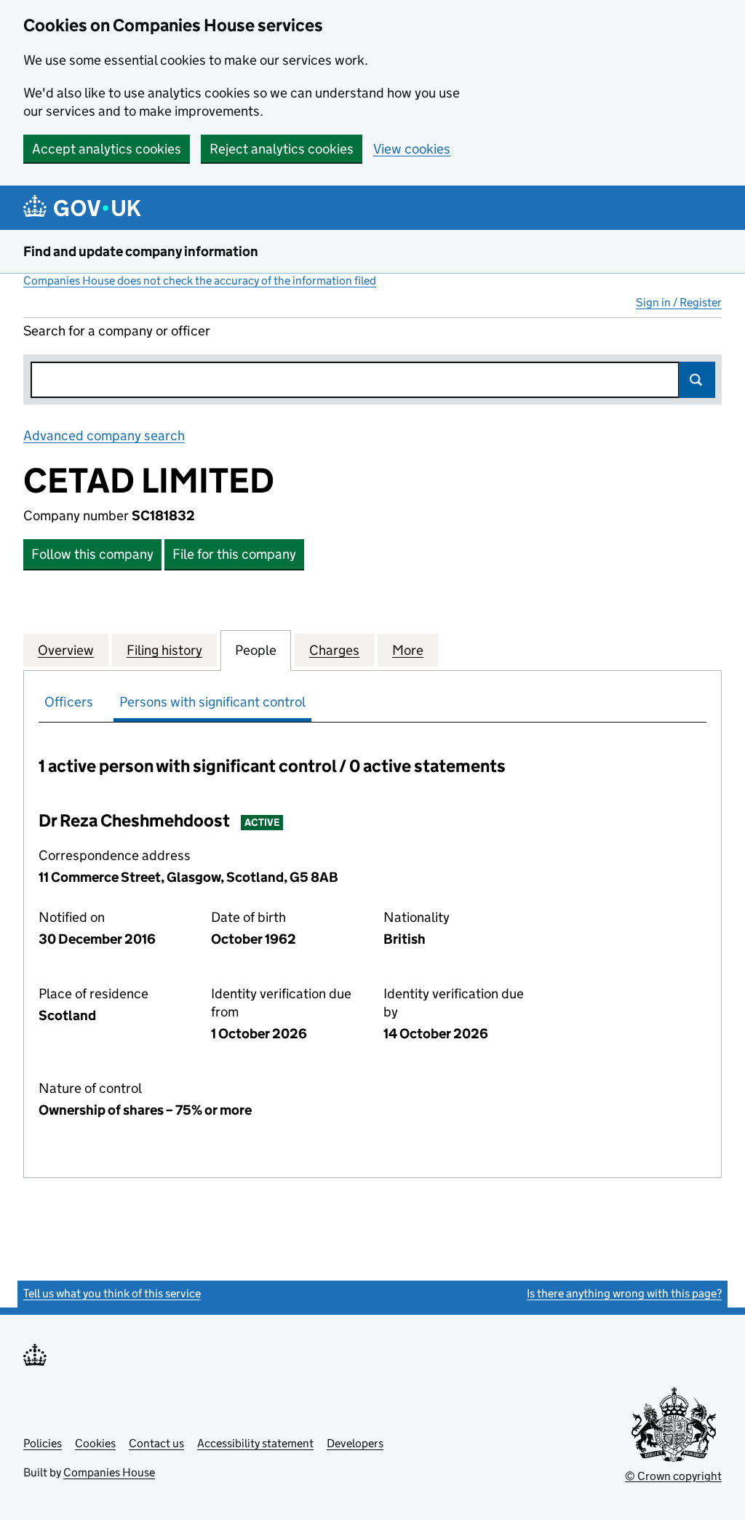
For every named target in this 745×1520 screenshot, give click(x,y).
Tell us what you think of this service (112, 1293)
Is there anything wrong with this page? (624, 1293)
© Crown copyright (673, 1476)
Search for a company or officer (116, 330)
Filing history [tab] (164, 650)
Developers (355, 1443)
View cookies (411, 149)
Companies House (109, 1472)
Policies (42, 1443)
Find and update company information (140, 251)
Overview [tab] (66, 650)
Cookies (95, 1443)
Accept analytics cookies (106, 148)
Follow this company (92, 554)
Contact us (156, 1443)
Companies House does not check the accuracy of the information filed (199, 280)
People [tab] (255, 650)
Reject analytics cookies (282, 148)
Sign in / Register (679, 302)
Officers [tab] (68, 701)
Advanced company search (104, 435)
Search (697, 380)
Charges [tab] (334, 650)
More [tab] (407, 650)
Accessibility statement (255, 1443)
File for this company (234, 554)
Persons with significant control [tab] (212, 701)
